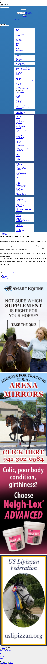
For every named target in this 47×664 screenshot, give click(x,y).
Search (19, 143)
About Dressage (18, 29)
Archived (19, 144)
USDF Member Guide (19, 226)
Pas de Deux (18, 170)
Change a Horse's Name (20, 125)
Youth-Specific (18, 77)
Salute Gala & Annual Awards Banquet (22, 130)
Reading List (17, 97)
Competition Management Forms (21, 173)
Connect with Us (17, 19)
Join (16, 58)
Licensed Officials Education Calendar (21, 105)
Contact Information (18, 36)
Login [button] (24, 15)
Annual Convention (18, 48)
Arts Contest (18, 155)
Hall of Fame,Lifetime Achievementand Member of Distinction (20, 135)
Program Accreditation (19, 85)
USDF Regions (18, 33)
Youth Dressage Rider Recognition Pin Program (23, 147)
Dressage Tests (18, 188)
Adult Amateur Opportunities (20, 103)
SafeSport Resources (19, 59)
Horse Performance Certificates (21, 185)
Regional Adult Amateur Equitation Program (22, 168)
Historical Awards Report (21, 145)
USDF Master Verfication (20, 119)
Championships (18, 163)
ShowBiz (17, 174)
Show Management (19, 171)
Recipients (18, 159)
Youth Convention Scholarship (20, 151)
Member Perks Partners (19, 40)
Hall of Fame (17, 32)
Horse (17, 122)
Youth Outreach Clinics (19, 79)
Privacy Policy (2, 650)
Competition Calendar (19, 189)
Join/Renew (2, 658)
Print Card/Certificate (19, 124)
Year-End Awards (19, 141)
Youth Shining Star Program (20, 149)
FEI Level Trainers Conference (20, 75)
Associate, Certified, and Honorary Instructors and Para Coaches (25, 98)
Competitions (17, 62)
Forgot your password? (28, 13)
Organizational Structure (19, 47)
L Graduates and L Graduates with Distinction (22, 41)
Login (23, 9)
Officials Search (18, 172)
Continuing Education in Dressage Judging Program (23, 67)
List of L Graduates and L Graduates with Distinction (24, 209)
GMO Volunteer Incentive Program (21, 137)
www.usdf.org (8, 272)
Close (1, 5)
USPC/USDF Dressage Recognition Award (22, 148)
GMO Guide (18, 214)
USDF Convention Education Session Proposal (22, 107)
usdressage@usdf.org (14, 272)
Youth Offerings (18, 35)
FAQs (16, 52)
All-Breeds (18, 142)
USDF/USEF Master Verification (21, 120)
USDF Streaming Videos (19, 113)
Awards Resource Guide (20, 129)
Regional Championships (20, 165)
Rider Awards (18, 156)
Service (17, 133)
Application (18, 158)
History (17, 30)
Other (17, 154)
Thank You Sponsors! (23, 19)
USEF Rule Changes (19, 191)
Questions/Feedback (3, 656)
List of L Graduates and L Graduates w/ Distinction (23, 69)
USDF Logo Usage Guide (20, 230)
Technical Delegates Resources (20, 205)
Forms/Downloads (3, 655)
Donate (1, 659)
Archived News (4, 275)
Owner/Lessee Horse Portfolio (20, 126)
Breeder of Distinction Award (20, 157)
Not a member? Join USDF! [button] (24, 17)
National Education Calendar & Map (21, 63)
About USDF (17, 28)
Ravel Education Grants (19, 150)
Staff (16, 37)
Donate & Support (29, 19)
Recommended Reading (19, 68)
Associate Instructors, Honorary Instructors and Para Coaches (25, 201)
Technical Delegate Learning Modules (21, 87)
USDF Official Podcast (19, 101)
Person (17, 115)
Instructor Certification (19, 96)
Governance (17, 43)
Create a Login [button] (24, 16)
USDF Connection (19, 225)
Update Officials (18, 215)
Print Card (17, 117)
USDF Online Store (18, 111)
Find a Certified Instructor (19, 57)
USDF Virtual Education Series (20, 91)
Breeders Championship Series (20, 166)
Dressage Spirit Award (19, 152)
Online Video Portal (18, 73)
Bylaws (17, 45)
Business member (24, 14)
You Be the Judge (18, 93)
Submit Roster (18, 216)
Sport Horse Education (19, 70)
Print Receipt (18, 118)
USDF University (18, 81)
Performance (18, 140)
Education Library (18, 82)
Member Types (18, 116)
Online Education (18, 83)
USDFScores (18, 190)
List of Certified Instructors (20, 208)
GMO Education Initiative (20, 218)
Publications (18, 224)
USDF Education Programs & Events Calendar (22, 99)
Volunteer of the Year (19, 138)
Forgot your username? (28, 12)
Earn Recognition (18, 84)
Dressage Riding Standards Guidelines (22, 194)
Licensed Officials (19, 204)
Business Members (18, 38)
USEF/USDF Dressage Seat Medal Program (22, 167)
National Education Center (19, 31)
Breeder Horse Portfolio (19, 127)
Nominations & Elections (19, 50)
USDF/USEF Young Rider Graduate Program (23, 207)
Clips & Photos (4, 276)
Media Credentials (19, 228)
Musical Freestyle (19, 169)
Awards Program (18, 175)
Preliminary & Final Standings (21, 181)
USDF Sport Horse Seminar (20, 72)
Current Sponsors (18, 39)
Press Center (4, 233)
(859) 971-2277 (3, 648)
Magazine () (20, 34)
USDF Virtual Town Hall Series (20, 92)
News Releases (18, 231)
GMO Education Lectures (19, 86)
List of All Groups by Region (20, 217)
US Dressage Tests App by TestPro (21, 112)
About (1, 652)
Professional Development (19, 95)
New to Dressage (18, 55)
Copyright (5, 650)
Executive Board (18, 44)
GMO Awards (18, 136)
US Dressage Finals (19, 164)
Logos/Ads (18, 229)
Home (3, 232)
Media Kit (17, 227)
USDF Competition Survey (20, 193)
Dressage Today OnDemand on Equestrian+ (22, 88)
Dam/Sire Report (18, 128)
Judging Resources (18, 104)
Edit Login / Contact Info (20, 121)
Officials (17, 42)
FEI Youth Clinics (18, 78)
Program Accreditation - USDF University (22, 220)
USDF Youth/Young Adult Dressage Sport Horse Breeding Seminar (25, 80)
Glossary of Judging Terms (19, 102)
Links (3, 280)
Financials (17, 49)
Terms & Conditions (8, 650)
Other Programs (18, 74)
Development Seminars (19, 94)
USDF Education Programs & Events (21, 64)
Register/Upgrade (19, 123)
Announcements (4, 274)
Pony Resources (18, 106)
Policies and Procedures (19, 46)
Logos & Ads (4, 277)
